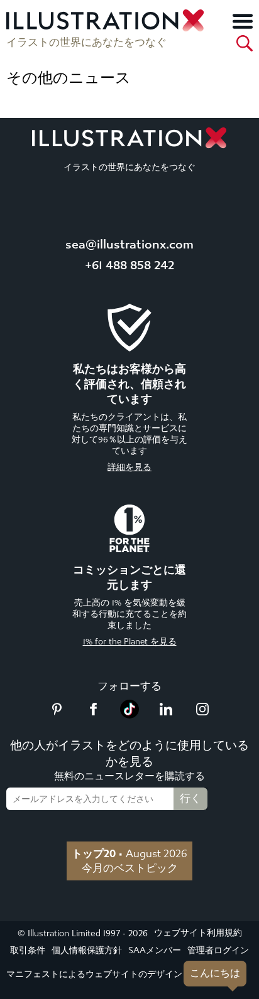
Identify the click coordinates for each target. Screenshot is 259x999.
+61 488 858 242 (129, 265)
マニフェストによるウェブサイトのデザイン (94, 974)
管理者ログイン (218, 950)
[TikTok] (129, 714)
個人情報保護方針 (87, 950)
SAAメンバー (154, 950)
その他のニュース (68, 78)
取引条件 (27, 950)
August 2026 (129, 853)
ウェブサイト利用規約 (198, 932)
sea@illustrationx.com (129, 244)
